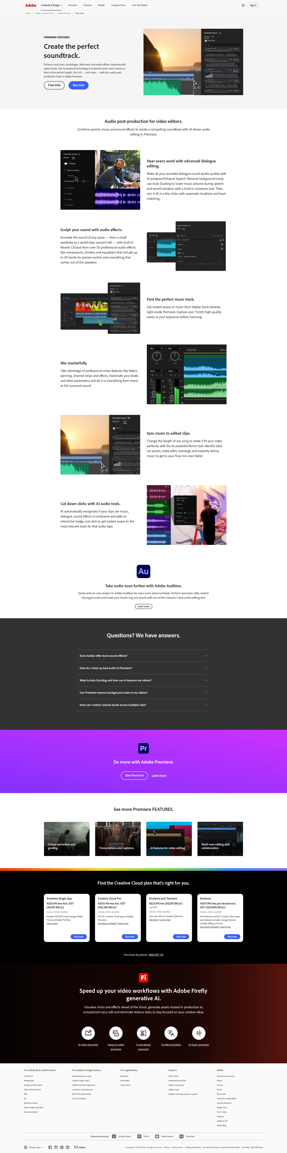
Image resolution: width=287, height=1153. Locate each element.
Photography (29, 1080)
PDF (25, 1094)
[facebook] (50, 1147)
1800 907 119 (156, 955)
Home (28, 13)
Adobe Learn (174, 1089)
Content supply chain (80, 1080)
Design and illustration (33, 1085)
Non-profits (125, 1080)
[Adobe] (31, 5)
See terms (153, 919)
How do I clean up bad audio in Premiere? (106, 668)
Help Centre (173, 1076)
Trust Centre (222, 1112)
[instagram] (56, 1147)
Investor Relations (224, 1103)
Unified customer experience (83, 1085)
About (219, 1080)
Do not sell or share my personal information (221, 1147)
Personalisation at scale (81, 1076)
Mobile (101, 5)
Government (125, 1085)
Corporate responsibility (227, 1098)
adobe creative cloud (44, 13)
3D (25, 1098)
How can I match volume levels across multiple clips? (113, 705)
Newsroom (221, 1094)
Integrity (220, 1116)
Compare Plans (118, 5)
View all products (31, 1112)
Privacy (167, 1147)
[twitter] (61, 1147)
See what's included (107, 923)
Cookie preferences (193, 1147)
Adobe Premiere (64, 13)
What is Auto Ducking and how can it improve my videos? (116, 680)
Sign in (253, 5)
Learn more (144, 606)
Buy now (78, 85)
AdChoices (259, 1147)
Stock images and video (33, 1107)
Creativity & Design (50, 5)
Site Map (245, 1147)
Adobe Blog (221, 1125)
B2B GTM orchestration (81, 1094)
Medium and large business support (183, 1094)
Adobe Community (176, 1085)
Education (124, 1076)
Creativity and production (82, 1089)
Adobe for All (222, 1121)
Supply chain (222, 1107)
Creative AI (28, 1076)
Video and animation (32, 1089)
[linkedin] (67, 1147)
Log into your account (226, 1076)
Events (219, 1089)
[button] (243, 5)
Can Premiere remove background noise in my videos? (114, 692)
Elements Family (31, 1103)
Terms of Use (177, 1147)
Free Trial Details (139, 5)
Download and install (177, 1080)
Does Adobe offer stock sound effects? (103, 656)
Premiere (72, 5)
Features (88, 5)
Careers (220, 1085)
